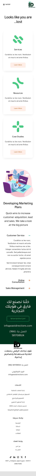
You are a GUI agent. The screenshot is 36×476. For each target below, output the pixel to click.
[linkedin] (14, 457)
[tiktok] (11, 457)
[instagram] (18, 457)
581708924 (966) (14, 365)
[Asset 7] (32, 2)
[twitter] (22, 457)
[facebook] (25, 457)
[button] (18, 235)
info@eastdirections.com (18, 326)
